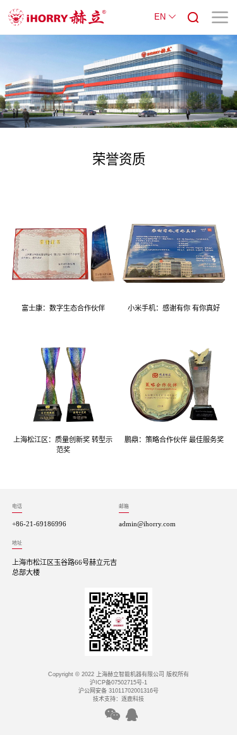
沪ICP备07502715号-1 (118, 682)
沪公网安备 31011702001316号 (118, 691)
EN (161, 17)
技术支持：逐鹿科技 (118, 699)
